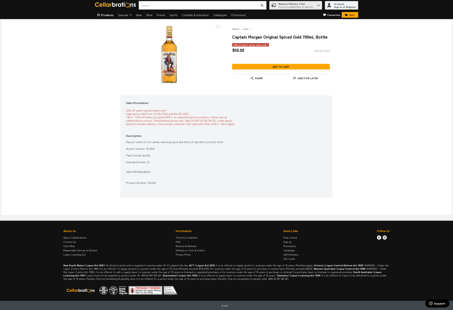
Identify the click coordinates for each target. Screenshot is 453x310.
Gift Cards (289, 258)
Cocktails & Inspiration (195, 15)
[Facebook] (379, 238)
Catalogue (289, 250)
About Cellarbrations (74, 237)
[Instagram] (385, 238)
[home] (116, 5)
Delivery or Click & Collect (190, 250)
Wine (149, 15)
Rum (246, 29)
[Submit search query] (262, 5)
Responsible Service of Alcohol (80, 250)
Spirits (173, 15)
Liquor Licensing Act (74, 254)
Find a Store (290, 237)
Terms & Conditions (186, 237)
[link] (332, 14)
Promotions (238, 15)
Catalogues (220, 15)
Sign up (287, 242)
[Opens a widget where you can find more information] (437, 303)
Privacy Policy (183, 254)
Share (259, 78)
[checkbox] (218, 27)
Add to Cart (281, 66)
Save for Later (307, 78)
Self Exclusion (290, 254)
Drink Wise (69, 246)
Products (107, 15)
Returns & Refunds (186, 246)
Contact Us (69, 242)
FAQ (178, 242)
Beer (139, 15)
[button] (318, 4)
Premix (161, 15)
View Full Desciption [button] (138, 171)
